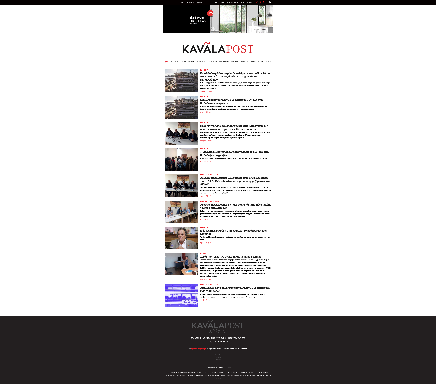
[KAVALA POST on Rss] (223, 331)
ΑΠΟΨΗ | (182, 61)
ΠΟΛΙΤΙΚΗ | (174, 61)
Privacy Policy (218, 354)
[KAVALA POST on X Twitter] (215, 331)
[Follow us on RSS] (264, 2)
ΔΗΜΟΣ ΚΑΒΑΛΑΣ (203, 2)
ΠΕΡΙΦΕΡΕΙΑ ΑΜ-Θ (187, 2)
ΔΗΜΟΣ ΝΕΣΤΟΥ (233, 2)
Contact (218, 357)
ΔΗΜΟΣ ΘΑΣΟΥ (246, 2)
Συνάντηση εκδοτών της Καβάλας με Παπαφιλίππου (230, 257)
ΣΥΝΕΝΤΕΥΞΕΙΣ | (223, 61)
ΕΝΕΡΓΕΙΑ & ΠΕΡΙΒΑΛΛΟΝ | (250, 61)
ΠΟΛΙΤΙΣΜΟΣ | (212, 61)
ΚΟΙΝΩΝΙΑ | (191, 61)
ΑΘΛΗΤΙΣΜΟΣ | (235, 61)
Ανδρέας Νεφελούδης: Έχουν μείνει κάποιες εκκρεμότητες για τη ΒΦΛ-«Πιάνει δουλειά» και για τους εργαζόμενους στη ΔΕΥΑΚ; (235, 181)
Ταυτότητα (218, 360)
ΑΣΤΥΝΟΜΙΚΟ (266, 61)
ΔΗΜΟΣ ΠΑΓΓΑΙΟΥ (218, 2)
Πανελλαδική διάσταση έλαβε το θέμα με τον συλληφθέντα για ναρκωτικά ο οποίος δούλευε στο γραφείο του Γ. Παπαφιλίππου (235, 76)
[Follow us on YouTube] (261, 2)
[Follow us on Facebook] (254, 2)
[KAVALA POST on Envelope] (219, 331)
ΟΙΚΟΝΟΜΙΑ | (201, 61)
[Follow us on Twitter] (258, 2)
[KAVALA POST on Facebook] (210, 331)
